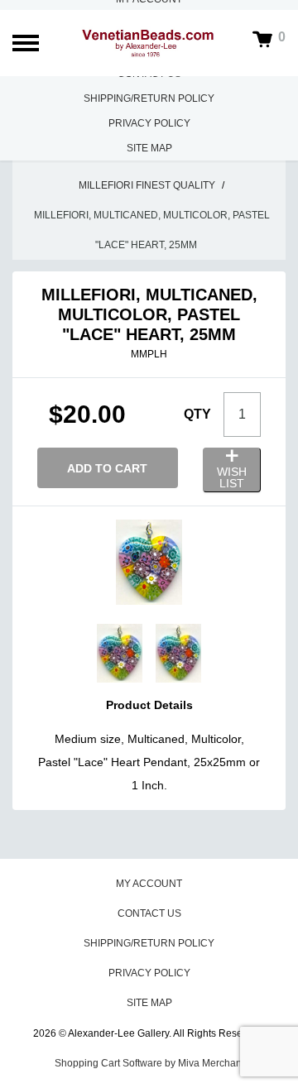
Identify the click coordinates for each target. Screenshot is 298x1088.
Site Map (149, 148)
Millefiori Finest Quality (147, 185)
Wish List (232, 477)
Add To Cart (107, 468)
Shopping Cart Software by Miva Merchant (149, 1063)
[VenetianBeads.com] (148, 42)
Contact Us (149, 913)
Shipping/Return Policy (149, 98)
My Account (149, 883)
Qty (197, 414)
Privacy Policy (149, 123)
